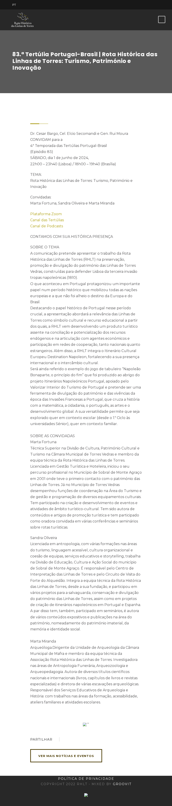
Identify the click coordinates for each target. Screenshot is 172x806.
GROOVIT (122, 784)
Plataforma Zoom (46, 214)
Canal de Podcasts (46, 226)
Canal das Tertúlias (47, 220)
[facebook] (127, 4)
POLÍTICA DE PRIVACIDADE (86, 779)
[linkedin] (135, 4)
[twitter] (143, 4)
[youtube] (151, 4)
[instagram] (158, 4)
